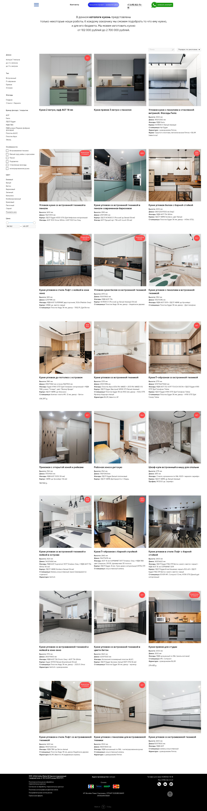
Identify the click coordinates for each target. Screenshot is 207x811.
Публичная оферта (36, 796)
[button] (103, 4)
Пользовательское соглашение (40, 793)
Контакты (74, 5)
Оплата (103, 782)
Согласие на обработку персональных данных (46, 787)
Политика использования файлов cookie (43, 790)
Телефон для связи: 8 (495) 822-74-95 (160, 777)
